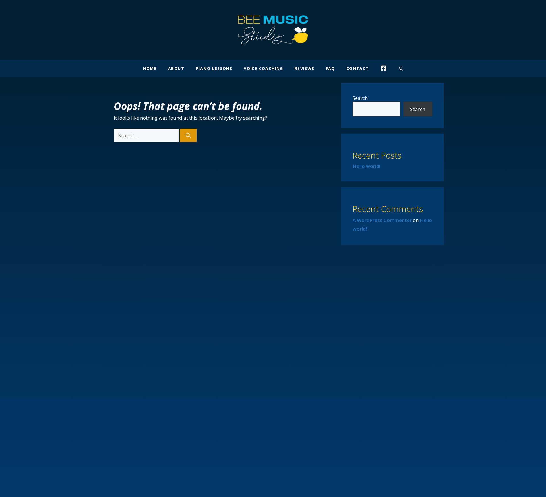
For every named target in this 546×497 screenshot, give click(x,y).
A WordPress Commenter (382, 220)
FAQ (330, 68)
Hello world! (366, 166)
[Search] (188, 135)
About (176, 68)
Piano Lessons (214, 68)
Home (150, 68)
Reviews (305, 68)
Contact (357, 68)
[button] (401, 68)
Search (360, 98)
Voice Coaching (263, 68)
